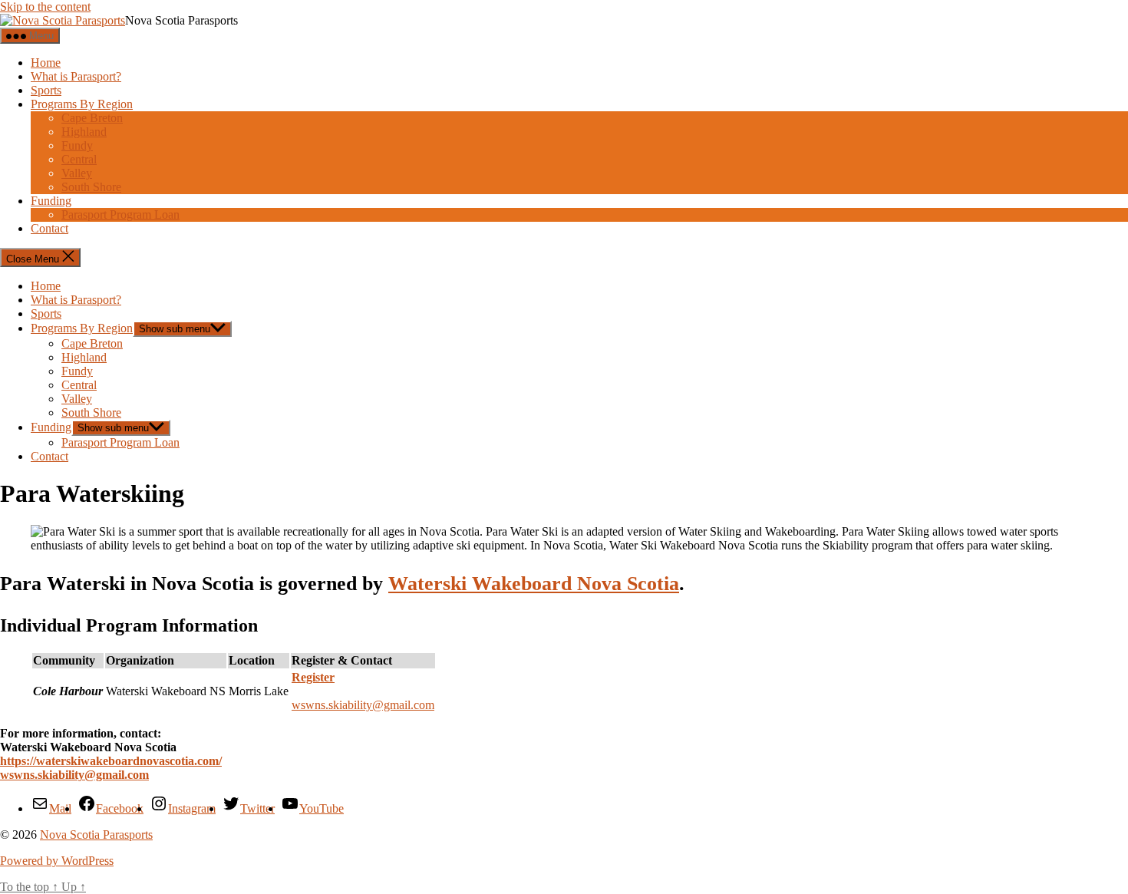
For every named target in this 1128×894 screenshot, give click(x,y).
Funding (51, 200)
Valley (76, 173)
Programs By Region (82, 104)
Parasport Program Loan (120, 214)
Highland (84, 131)
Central (79, 159)
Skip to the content (45, 6)
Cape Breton (92, 117)
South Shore (91, 186)
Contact (49, 228)
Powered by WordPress (57, 860)
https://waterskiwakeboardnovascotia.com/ (111, 760)
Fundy (77, 145)
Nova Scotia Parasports (96, 834)
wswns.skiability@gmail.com (363, 704)
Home (46, 62)
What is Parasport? (76, 76)
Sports (46, 90)
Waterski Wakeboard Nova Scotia (533, 583)
